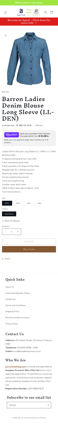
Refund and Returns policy (17, 317)
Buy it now (29, 249)
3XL (30, 204)
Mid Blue (10, 214)
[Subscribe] (48, 405)
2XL (19, 204)
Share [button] (7, 258)
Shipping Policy (12, 311)
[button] (5, 12)
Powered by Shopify (38, 418)
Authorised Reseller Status (17, 293)
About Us (9, 287)
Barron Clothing (24, 418)
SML (8, 204)
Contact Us (10, 299)
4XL (41, 204)
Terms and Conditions (15, 305)
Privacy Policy (11, 324)
